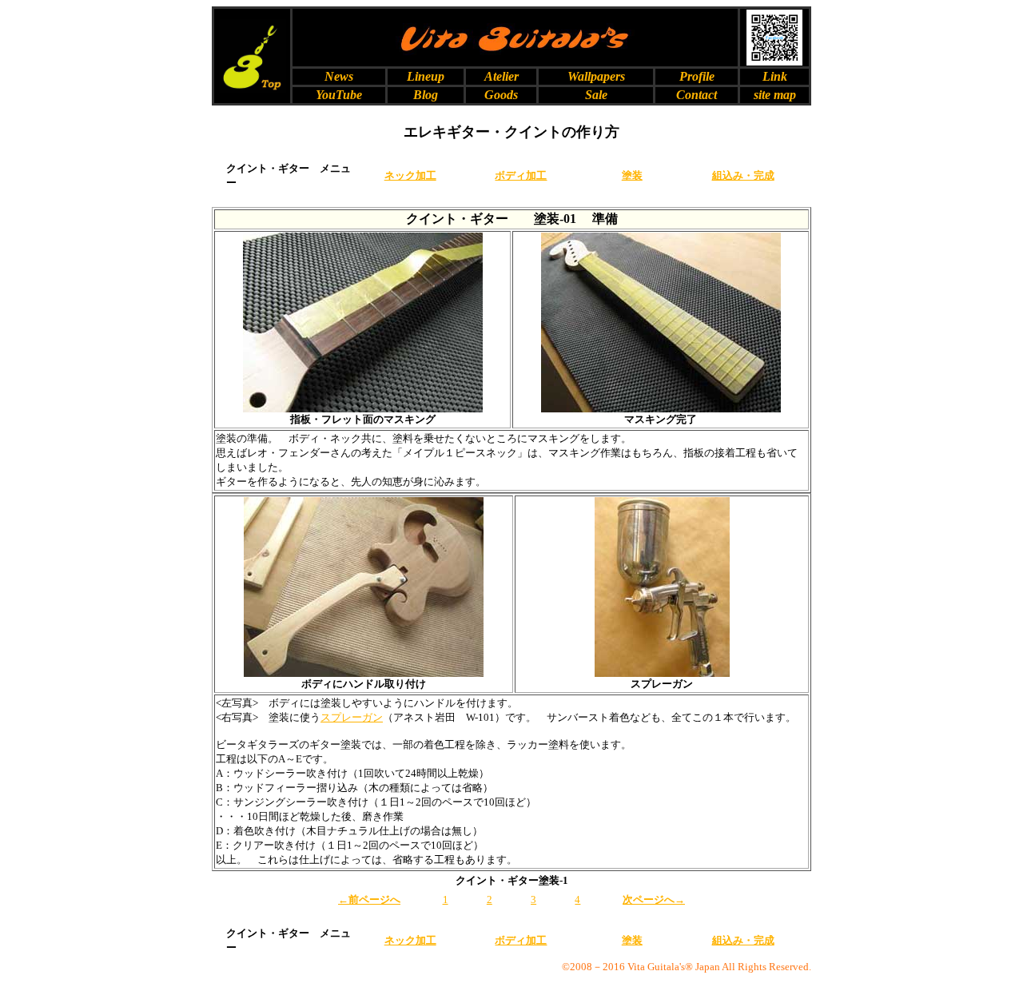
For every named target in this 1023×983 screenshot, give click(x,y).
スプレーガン (351, 717)
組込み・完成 (743, 175)
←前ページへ (369, 899)
